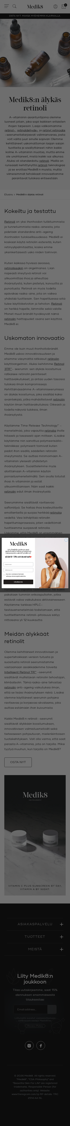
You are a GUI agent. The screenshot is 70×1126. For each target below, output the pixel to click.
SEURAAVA (18, 582)
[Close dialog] (66, 540)
